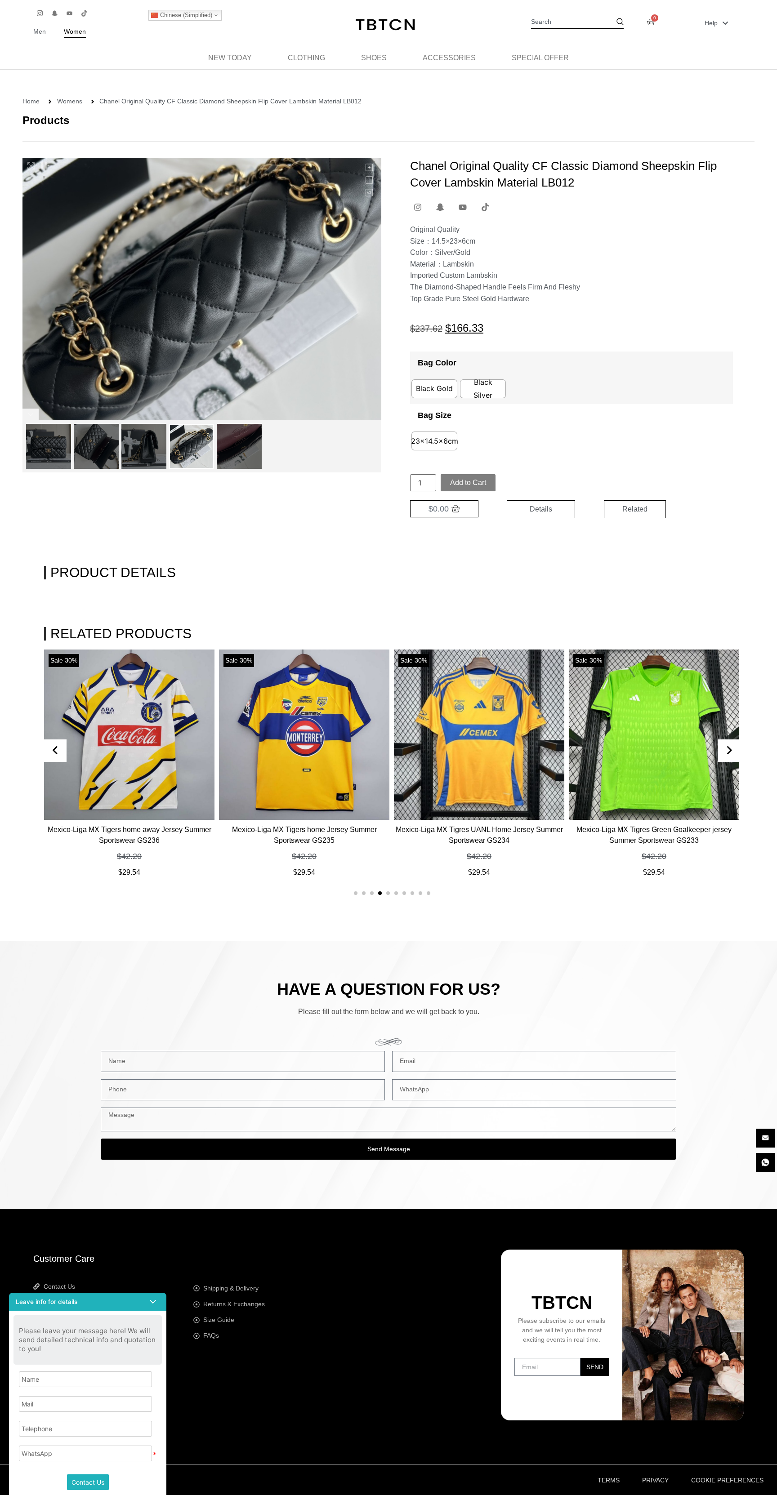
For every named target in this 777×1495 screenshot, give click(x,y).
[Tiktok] (485, 207)
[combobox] (573, 22)
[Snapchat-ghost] (440, 207)
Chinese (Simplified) (185, 15)
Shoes (374, 58)
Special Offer (540, 58)
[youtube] (69, 12)
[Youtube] (462, 207)
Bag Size (434, 415)
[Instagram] (417, 207)
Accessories (449, 58)
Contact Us (87, 1482)
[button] (355, 893)
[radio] (434, 389)
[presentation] (55, 750)
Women (75, 31)
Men (39, 31)
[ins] (39, 12)
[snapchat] (54, 12)
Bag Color (437, 363)
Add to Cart (468, 482)
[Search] (620, 22)
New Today (230, 58)
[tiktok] (84, 12)
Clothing (306, 58)
